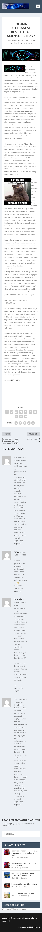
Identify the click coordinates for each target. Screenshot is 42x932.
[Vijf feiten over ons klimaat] (7, 895)
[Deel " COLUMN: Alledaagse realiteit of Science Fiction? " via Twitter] (11, 412)
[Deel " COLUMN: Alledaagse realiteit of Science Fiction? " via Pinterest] (25, 412)
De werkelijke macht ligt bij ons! (24, 884)
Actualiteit (14, 43)
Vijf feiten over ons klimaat (22, 893)
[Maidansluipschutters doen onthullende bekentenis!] (7, 875)
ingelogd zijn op (14, 823)
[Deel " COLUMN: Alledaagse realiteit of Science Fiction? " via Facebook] (7, 412)
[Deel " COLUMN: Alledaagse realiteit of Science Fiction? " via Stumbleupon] (16, 416)
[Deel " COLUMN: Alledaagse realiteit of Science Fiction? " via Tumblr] (21, 412)
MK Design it (34, 927)
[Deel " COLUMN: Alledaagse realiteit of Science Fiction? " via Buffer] (35, 412)
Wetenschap (25, 896)
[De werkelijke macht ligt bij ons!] (7, 885)
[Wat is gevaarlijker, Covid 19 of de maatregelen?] (7, 865)
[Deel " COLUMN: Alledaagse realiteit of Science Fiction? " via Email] (21, 416)
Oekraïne (24, 878)
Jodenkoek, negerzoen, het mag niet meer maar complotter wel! (24, 853)
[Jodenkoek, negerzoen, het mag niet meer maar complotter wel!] (7, 852)
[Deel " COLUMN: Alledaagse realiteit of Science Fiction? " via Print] (25, 416)
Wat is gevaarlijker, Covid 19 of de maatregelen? (24, 864)
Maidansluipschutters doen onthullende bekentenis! (22, 875)
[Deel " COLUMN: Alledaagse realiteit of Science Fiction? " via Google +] (16, 412)
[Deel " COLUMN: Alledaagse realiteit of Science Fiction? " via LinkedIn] (30, 412)
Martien (20, 40)
